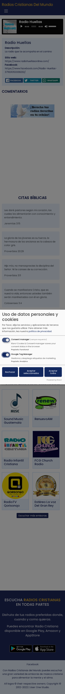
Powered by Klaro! (54, 380)
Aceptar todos (53, 372)
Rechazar (10, 371)
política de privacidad (40, 331)
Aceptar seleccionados (31, 372)
